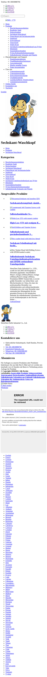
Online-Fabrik (10, 84)
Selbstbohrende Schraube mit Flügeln (23, 55)
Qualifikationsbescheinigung (20, 61)
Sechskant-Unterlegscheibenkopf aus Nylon (26, 47)
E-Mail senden (6, 386)
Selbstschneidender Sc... (21, 214)
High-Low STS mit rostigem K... (25, 223)
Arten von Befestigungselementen (17, 380)
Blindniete (13, 49)
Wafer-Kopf (14, 45)
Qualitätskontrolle (16, 78)
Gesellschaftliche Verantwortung (21, 80)
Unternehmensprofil (17, 71)
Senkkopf (13, 38)
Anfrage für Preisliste (8, 369)
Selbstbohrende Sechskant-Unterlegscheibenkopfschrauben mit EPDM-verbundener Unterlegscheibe (25, 260)
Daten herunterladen (17, 67)
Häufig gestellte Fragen (18, 65)
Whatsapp (4, 388)
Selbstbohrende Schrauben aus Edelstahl (17, 377)
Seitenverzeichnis (35, 373)
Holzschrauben (15, 32)
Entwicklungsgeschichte (18, 76)
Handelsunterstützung (18, 59)
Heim (7, 24)
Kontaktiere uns (11, 86)
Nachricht (9, 88)
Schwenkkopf (15, 40)
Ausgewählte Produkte (19, 373)
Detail (18, 302)
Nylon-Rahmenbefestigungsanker (22, 53)
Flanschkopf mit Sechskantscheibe (22, 36)
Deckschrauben (19, 375)
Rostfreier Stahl (15, 30)
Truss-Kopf (14, 43)
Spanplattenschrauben (18, 51)
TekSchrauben (6, 375)
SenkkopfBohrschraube (34, 375)
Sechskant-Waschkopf (18, 34)
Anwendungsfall (16, 63)
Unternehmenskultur (17, 73)
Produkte (8, 26)
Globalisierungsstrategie (18, 82)
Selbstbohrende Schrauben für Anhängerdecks (23, 378)
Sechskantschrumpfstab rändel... (25, 203)
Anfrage (13, 302)
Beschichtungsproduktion (19, 28)
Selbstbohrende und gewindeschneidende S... (21, 233)
